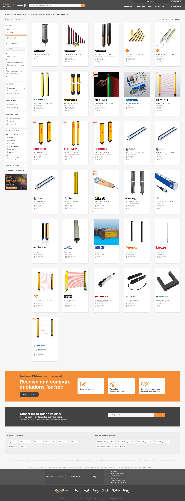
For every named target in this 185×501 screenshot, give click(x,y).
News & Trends (160, 7)
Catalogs (141, 7)
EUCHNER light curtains (145, 442)
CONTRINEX (13, 74)
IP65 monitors (13, 446)
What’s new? (12, 38)
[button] (15, 44)
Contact (106, 75)
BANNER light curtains (162, 442)
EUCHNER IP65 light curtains (105, 442)
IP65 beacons (38, 442)
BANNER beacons (120, 446)
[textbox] (55, 5)
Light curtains (13, 442)
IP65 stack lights (50, 442)
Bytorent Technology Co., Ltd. (16, 65)
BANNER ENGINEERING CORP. (16, 62)
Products (128, 7)
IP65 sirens (73, 442)
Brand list (114, 471)
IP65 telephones (25, 442)
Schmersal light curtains (104, 446)
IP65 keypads (63, 442)
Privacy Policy (33, 419)
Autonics (11, 56)
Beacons (23, 446)
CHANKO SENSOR (15, 71)
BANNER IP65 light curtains (126, 442)
